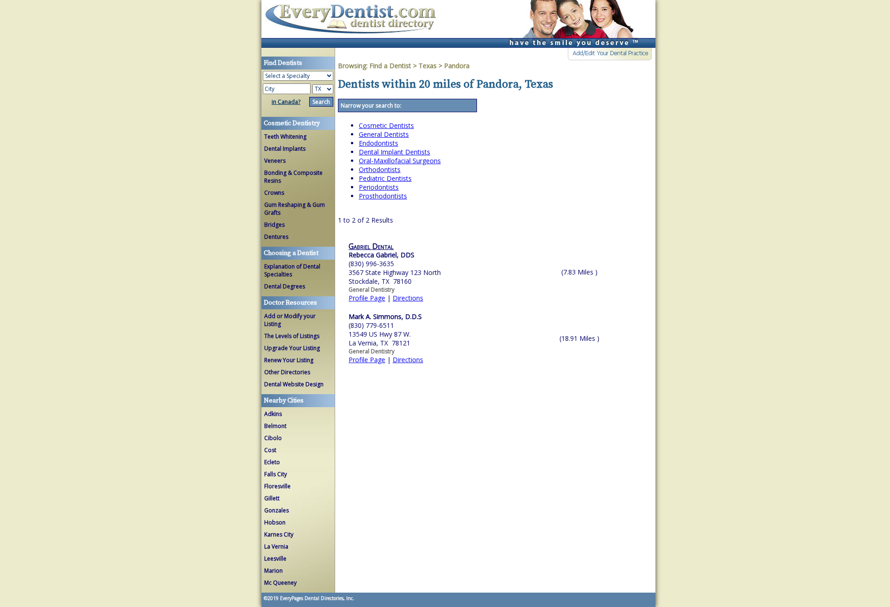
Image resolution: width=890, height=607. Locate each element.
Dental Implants (284, 149)
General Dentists (384, 134)
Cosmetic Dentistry (292, 123)
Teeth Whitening (285, 137)
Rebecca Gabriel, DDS (381, 254)
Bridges (274, 225)
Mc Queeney (280, 583)
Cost (270, 450)
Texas (428, 65)
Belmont (275, 426)
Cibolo (273, 438)
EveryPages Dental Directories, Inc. (316, 598)
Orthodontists (379, 169)
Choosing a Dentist (291, 253)
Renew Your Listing (288, 360)
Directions (408, 298)
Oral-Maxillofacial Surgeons (400, 160)
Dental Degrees (284, 286)
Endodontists (378, 143)
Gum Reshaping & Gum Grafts (294, 209)
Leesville (275, 558)
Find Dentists (354, 24)
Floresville (277, 486)
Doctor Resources (290, 303)
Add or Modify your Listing (290, 320)
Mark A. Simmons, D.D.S (385, 316)
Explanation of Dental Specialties (292, 270)
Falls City (275, 474)
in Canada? (286, 102)
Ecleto (272, 462)
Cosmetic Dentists (386, 125)
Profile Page (367, 298)
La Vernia (276, 546)
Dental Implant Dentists (394, 151)
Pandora (457, 65)
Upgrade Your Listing (292, 348)
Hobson (275, 522)
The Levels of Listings (291, 336)
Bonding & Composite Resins (293, 177)
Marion (273, 571)
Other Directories (287, 372)
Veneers (275, 161)
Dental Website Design (294, 384)
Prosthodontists (383, 196)
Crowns (274, 193)
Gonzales (276, 510)
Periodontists (379, 187)
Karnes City (278, 534)
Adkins (273, 414)
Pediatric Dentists (385, 178)
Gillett (272, 498)
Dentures (276, 237)
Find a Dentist (390, 65)
